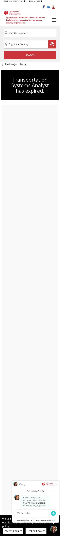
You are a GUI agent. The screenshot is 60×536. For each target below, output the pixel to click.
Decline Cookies (36, 531)
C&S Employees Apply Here (14, 1)
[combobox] (30, 33)
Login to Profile (35, 1)
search (30, 55)
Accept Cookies (13, 531)
